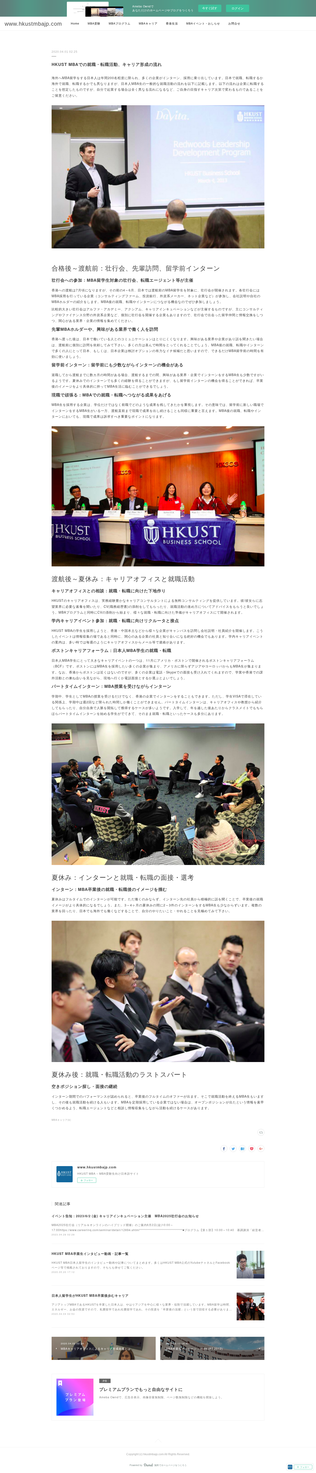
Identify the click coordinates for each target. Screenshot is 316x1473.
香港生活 (172, 23)
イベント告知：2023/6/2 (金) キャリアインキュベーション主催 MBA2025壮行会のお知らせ (125, 1216)
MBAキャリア (148, 23)
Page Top (158, 1441)
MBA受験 (94, 23)
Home (75, 23)
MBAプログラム (119, 23)
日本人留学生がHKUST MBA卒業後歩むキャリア (90, 1295)
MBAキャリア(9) (61, 1119)
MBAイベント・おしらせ (203, 23)
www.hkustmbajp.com (33, 24)
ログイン (238, 8)
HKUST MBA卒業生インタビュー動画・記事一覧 (90, 1253)
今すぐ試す (209, 8)
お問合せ (234, 23)
